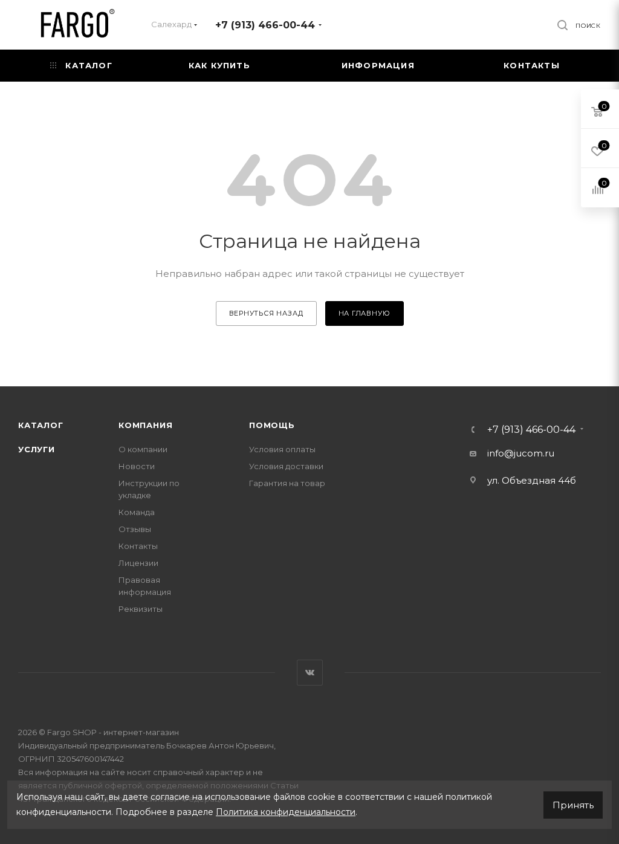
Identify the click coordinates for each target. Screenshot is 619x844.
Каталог (40, 425)
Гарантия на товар (287, 483)
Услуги (36, 449)
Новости (136, 466)
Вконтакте (310, 673)
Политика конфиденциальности (285, 812)
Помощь (272, 425)
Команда (136, 512)
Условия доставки (286, 466)
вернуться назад (266, 313)
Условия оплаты (282, 449)
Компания (145, 425)
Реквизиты (140, 609)
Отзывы (134, 529)
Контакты (138, 546)
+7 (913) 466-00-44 (265, 25)
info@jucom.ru (520, 453)
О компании (142, 449)
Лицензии (138, 563)
